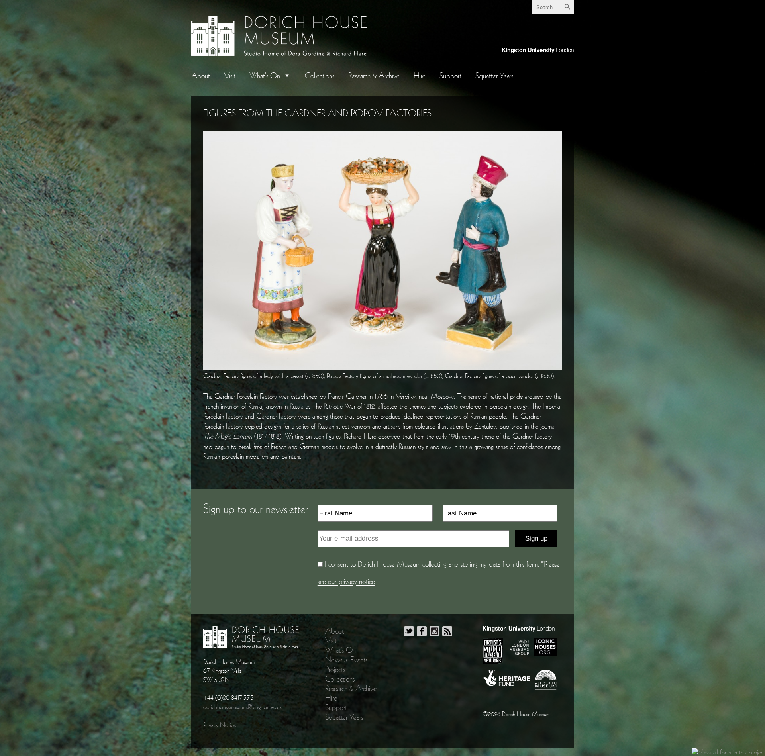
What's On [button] (264, 75)
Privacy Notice (219, 725)
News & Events (346, 659)
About (200, 75)
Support (450, 75)
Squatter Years (494, 75)
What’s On (340, 650)
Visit (229, 75)
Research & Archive (374, 75)
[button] (285, 75)
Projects (335, 669)
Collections (319, 75)
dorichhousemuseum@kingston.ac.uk (242, 707)
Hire (420, 75)
